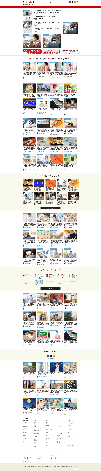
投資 (35, 423)
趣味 (68, 440)
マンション (24, 423)
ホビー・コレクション (71, 445)
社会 (57, 441)
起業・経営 (58, 439)
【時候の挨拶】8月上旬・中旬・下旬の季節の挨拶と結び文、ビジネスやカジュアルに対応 (61, 282)
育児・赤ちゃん (48, 438)
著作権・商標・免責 (57, 466)
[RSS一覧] (75, 2)
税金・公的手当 (36, 433)
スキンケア (58, 423)
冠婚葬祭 (47, 432)
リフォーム (24, 425)
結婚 (68, 432)
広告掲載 (36, 466)
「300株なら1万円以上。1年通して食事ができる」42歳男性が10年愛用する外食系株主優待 (27, 282)
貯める (35, 422)
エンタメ (69, 442)
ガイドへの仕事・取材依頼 (26, 460)
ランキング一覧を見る (50, 208)
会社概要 (25, 466)
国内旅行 (35, 442)
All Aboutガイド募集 (25, 458)
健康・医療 (47, 420)
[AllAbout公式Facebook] (70, 2)
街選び (24, 431)
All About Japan (39, 458)
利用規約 (39, 466)
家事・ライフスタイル (49, 429)
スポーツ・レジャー (70, 446)
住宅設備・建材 (25, 426)
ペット (69, 448)
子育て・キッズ (48, 439)
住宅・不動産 (25, 420)
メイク (57, 422)
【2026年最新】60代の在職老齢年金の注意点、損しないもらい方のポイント (50, 281)
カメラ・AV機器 (70, 423)
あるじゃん (36, 436)
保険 (35, 425)
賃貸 (24, 429)
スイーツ (47, 445)
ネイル (57, 428)
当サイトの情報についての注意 (65, 466)
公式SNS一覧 (50, 358)
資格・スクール (59, 438)
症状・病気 (47, 423)
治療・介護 (47, 425)
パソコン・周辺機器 (70, 422)
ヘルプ (76, 466)
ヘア (57, 425)
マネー (35, 420)
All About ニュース (39, 457)
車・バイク (36, 444)
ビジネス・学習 (59, 433)
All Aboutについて (51, 466)
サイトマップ (72, 466)
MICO (57, 431)
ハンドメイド (47, 435)
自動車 (35, 446)
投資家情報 (32, 466)
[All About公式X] (72, 2)
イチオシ (52, 460)
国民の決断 (24, 461)
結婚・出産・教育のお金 (37, 430)
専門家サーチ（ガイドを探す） (27, 457)
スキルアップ (58, 436)
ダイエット (58, 429)
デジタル (69, 420)
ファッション (25, 441)
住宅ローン (36, 426)
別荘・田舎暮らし (25, 432)
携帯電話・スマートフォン (71, 425)
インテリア (24, 428)
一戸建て (24, 422)
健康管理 (47, 422)
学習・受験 (58, 442)
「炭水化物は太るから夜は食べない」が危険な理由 (73, 281)
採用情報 (28, 466)
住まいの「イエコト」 (26, 438)
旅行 (35, 439)
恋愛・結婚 (69, 429)
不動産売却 (24, 435)
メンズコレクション (70, 436)
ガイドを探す (50, 288)
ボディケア (58, 426)
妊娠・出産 (47, 436)
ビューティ (58, 420)
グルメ (47, 442)
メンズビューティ (70, 438)
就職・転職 (58, 435)
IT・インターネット (70, 426)
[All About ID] (77, 2)
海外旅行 (35, 440)
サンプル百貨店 (53, 457)
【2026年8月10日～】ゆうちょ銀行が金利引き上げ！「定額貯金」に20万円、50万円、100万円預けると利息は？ (39, 282)
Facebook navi (53, 458)
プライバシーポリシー (44, 466)
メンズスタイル (70, 435)
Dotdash (76, 469)
